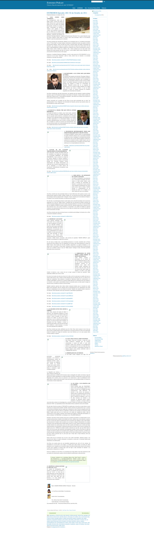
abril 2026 (95, 25)
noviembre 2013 (96, 240)
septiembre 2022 (97, 87)
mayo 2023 (95, 75)
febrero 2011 (96, 288)
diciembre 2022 (96, 82)
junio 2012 (95, 265)
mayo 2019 (95, 145)
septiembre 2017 (97, 174)
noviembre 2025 (96, 32)
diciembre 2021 (96, 100)
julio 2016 (95, 194)
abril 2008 (95, 330)
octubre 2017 (96, 172)
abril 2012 (95, 268)
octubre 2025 (96, 33)
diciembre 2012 (96, 256)
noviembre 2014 (96, 223)
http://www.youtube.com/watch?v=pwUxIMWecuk (62, 295)
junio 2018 (95, 161)
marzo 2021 (95, 113)
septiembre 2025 (97, 35)
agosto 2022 (96, 88)
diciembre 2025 (96, 30)
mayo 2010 (95, 295)
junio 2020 (95, 126)
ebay (88, 516)
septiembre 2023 (97, 69)
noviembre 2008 (96, 320)
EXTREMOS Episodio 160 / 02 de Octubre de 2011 (67, 13)
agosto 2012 (96, 262)
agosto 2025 (96, 36)
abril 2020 (95, 129)
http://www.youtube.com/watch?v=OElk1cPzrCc (62, 216)
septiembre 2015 (97, 208)
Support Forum (98, 342)
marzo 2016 (95, 200)
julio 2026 (95, 20)
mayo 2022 (95, 93)
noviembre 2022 (96, 84)
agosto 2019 (96, 140)
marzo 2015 (95, 217)
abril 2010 (95, 297)
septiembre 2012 (97, 261)
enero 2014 (95, 237)
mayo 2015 (95, 214)
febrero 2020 (96, 132)
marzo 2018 (95, 165)
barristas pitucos (63, 516)
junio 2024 (95, 56)
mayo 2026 (95, 23)
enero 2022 (95, 98)
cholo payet (70, 516)
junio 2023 (95, 74)
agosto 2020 (96, 123)
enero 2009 (95, 317)
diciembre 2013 (96, 239)
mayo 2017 (95, 179)
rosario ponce (84, 522)
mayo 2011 (95, 284)
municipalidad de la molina (62, 522)
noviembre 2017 (96, 171)
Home (74, 8)
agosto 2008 (96, 324)
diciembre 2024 (96, 48)
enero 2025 (95, 46)
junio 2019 (95, 143)
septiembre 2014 (97, 226)
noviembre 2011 (96, 275)
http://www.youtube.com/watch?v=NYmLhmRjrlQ (62, 306)
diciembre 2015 (96, 204)
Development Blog (99, 339)
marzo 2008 (95, 332)
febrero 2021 (96, 114)
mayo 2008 (95, 329)
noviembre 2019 (96, 136)
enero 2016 (95, 203)
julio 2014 (95, 229)
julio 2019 (95, 142)
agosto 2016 (96, 193)
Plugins (96, 343)
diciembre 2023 (96, 65)
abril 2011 (95, 285)
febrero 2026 (96, 27)
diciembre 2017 (96, 169)
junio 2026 (95, 22)
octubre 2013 (96, 242)
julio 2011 (95, 281)
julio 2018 (95, 159)
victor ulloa (86, 524)
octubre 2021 (96, 103)
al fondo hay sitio (59, 515)
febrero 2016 (96, 201)
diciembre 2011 (96, 274)
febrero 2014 (96, 236)
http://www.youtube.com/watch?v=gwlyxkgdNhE (62, 298)
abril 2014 (95, 233)
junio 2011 (95, 282)
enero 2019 (95, 151)
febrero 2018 (96, 166)
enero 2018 (95, 168)
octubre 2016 (96, 190)
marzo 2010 (95, 298)
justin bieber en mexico (79, 519)
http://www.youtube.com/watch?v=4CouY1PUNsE (62, 336)
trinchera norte (55, 524)
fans (82, 518)
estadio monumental (67, 518)
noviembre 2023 (96, 67)
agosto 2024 (96, 53)
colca (79, 516)
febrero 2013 (96, 253)
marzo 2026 (95, 26)
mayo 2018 (95, 162)
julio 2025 (95, 38)
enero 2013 (95, 255)
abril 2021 (95, 111)
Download (74, 510)
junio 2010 (95, 294)
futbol (85, 518)
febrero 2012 (96, 271)
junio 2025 (95, 39)
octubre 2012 (96, 259)
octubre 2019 (96, 137)
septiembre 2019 (97, 139)
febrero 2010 (96, 300)
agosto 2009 (96, 307)
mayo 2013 (95, 249)
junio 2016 (95, 195)
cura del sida (84, 516)
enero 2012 (95, 272)
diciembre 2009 (96, 303)
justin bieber (71, 519)
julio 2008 (95, 326)
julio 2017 (95, 177)
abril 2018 (95, 164)
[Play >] (48, 508)
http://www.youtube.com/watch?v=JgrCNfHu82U (62, 293)
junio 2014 (95, 230)
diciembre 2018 (96, 152)
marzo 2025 (95, 43)
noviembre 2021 (96, 101)
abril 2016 (95, 198)
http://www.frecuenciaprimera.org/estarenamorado (68, 461)
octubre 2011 (96, 277)
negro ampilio (72, 522)
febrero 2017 (96, 184)
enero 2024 (95, 64)
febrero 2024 (96, 62)
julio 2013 (95, 246)
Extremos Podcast (55, 2)
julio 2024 (95, 55)
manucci (78, 521)
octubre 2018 (96, 155)
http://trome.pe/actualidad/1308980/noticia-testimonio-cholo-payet (66, 62)
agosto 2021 (96, 106)
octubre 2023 (96, 68)
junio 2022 (95, 91)
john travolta (65, 519)
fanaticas (74, 518)
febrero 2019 (96, 149)
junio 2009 (95, 310)
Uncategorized (52, 513)
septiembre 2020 (97, 122)
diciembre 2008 (96, 319)
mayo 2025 (95, 40)
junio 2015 (95, 213)
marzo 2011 (95, 287)
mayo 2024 (95, 58)
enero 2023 (95, 81)
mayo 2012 (95, 266)
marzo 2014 (95, 235)
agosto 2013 (96, 245)
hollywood (49, 519)
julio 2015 (95, 211)
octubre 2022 (96, 85)
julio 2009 (95, 308)
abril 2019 (95, 146)
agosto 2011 (95, 279)
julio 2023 (95, 72)
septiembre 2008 (97, 323)
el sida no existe (50, 518)
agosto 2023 (96, 71)
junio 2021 (95, 109)
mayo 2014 (95, 232)
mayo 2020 (95, 127)
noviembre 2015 (96, 206)
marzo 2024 (95, 61)
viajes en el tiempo (80, 524)
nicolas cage (78, 522)
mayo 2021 (95, 110)
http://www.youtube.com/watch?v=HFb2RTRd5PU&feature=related (66, 60)
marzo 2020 (95, 130)
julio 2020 (95, 124)
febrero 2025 (96, 45)
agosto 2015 (96, 210)
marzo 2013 (95, 252)
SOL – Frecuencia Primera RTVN (92, 8)
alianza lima (80, 515)
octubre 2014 (96, 224)
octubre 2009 (96, 305)
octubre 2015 (96, 207)
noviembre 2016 (96, 188)
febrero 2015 (96, 219)
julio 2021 (95, 107)
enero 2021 (95, 116)
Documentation (98, 337)
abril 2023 (95, 77)
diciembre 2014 (96, 221)
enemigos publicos (58, 518)
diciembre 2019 (96, 135)
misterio (82, 521)
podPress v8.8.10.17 (126, 356)
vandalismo (72, 524)
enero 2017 (95, 185)
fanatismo (79, 518)
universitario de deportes (64, 524)
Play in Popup (69, 510)
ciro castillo (75, 516)
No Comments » (85, 513)
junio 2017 (95, 178)
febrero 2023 (96, 80)
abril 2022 (95, 94)
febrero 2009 (96, 316)
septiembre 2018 (97, 156)
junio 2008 (95, 327)
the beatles (49, 524)
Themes (96, 344)
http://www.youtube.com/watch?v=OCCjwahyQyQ (62, 301)
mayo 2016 (95, 197)
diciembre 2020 (96, 117)
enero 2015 (95, 220)
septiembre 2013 (97, 243)
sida (89, 522)
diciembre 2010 (96, 291)
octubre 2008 (96, 321)
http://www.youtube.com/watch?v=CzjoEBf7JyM (62, 303)
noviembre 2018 (96, 153)
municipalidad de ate (51, 522)
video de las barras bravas (52, 525)
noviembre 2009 (96, 304)
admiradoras (52, 515)
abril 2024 (95, 59)
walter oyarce (62, 525)
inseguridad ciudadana (57, 519)
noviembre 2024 (96, 49)
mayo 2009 (95, 311)
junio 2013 (95, 248)
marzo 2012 (95, 269)
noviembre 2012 (96, 258)
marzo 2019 (95, 148)
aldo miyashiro (66, 515)
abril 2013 (95, 250)
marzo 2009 (95, 314)
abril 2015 (95, 216)
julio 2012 (95, 263)
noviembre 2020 (96, 119)
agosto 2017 (96, 175)
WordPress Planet (99, 346)
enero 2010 (95, 301)
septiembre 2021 (97, 104)
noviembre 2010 (96, 292)
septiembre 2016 (97, 191)
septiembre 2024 (97, 52)
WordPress (92, 353)
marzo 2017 (95, 182)
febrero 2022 (96, 97)
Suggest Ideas (98, 340)
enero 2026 (95, 29)
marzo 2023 (95, 78)
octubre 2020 (96, 120)
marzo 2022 (95, 95)
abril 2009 (95, 313)
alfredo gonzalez (73, 515)
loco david (68, 521)
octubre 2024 (96, 51)
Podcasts (104, 8)
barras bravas (56, 516)
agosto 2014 (96, 227)
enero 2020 (95, 133)
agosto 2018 (96, 158)
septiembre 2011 (96, 278)
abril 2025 (95, 42)
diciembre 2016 (96, 187)
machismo (73, 521)
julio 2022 (95, 90)
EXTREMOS (80, 8)
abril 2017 (95, 181)
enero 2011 (95, 290)
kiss (85, 519)
